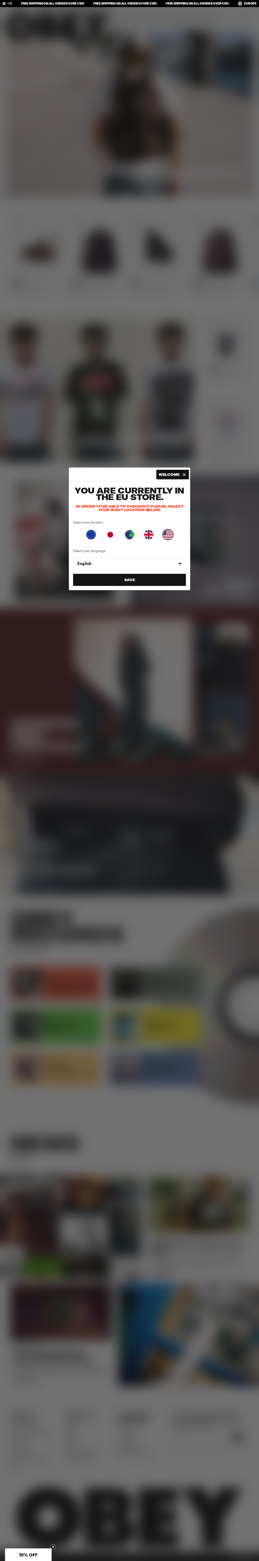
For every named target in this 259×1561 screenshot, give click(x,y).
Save (129, 580)
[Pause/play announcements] (4, 3)
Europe (250, 3)
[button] (28, 1554)
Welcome (169, 474)
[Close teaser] (53, 1546)
